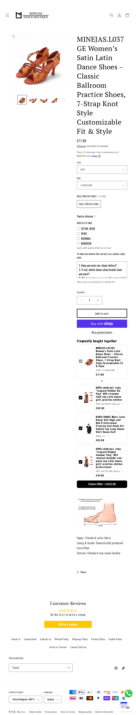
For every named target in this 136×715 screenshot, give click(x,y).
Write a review (68, 624)
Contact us (45, 639)
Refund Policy (62, 639)
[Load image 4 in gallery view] (54, 99)
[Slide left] (13, 100)
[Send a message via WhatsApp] (128, 693)
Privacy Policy (98, 639)
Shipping (81, 145)
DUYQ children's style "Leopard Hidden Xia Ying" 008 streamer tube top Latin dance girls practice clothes (109, 393)
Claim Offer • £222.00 (102, 484)
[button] (7, 15)
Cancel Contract (78, 647)
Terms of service (67, 711)
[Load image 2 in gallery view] (32, 99)
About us (16, 639)
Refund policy (35, 711)
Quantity (81, 292)
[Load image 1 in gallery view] (22, 99)
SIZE (79, 162)
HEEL (79, 178)
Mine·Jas (21, 711)
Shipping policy (85, 711)
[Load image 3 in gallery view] (43, 99)
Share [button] (83, 572)
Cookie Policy (115, 639)
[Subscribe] (68, 667)
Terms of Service (58, 647)
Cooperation (30, 639)
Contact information (104, 711)
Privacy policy (51, 711)
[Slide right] (64, 100)
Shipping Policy (80, 639)
